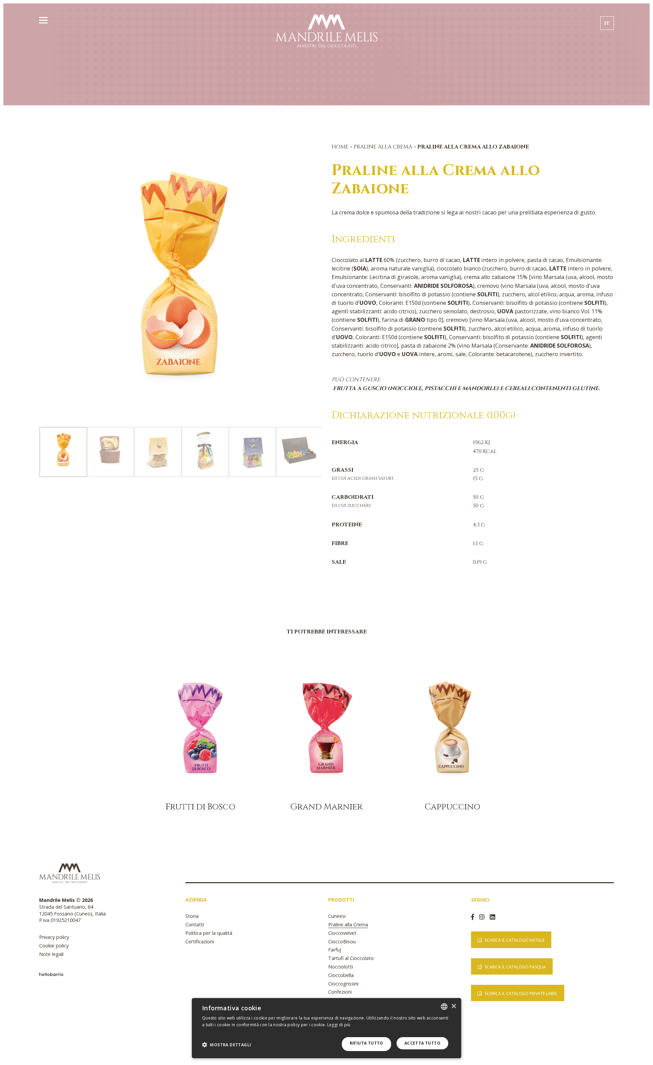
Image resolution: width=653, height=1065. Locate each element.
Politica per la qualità (208, 933)
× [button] (453, 1006)
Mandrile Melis (326, 31)
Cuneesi (337, 916)
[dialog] (326, 1028)
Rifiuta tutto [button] (366, 1043)
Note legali (51, 954)
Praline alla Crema (384, 147)
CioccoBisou (342, 941)
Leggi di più (339, 1025)
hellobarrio (51, 974)
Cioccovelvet (342, 933)
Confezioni (340, 992)
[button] (226, 1045)
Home (340, 147)
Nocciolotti (340, 966)
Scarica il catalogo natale (515, 940)
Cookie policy (54, 945)
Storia (192, 916)
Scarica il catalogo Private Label (521, 993)
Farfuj (334, 949)
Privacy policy (54, 937)
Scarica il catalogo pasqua (515, 967)
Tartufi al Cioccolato (351, 958)
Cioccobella (341, 975)
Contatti (194, 924)
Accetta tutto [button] (422, 1043)
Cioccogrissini (343, 983)
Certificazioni (199, 941)
